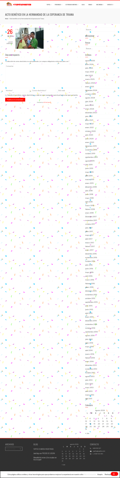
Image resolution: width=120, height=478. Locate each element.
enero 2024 (89, 109)
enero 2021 (89, 127)
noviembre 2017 (91, 220)
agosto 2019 (89, 161)
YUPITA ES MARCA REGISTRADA (43, 449)
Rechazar (108, 474)
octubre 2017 (90, 224)
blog (83, 5)
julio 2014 (89, 339)
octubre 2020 (90, 131)
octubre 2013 (90, 373)
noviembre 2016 (91, 257)
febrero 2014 (90, 358)
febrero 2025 (90, 83)
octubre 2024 (90, 94)
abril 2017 (89, 239)
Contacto (110, 5)
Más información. (90, 474)
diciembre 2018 (91, 187)
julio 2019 (89, 165)
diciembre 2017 (91, 217)
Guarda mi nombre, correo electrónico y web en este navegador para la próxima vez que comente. (42, 95)
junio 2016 (89, 269)
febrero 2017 (90, 246)
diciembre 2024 (91, 90)
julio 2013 (88, 380)
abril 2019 (89, 176)
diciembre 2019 (91, 146)
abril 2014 (89, 350)
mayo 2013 (89, 387)
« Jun (87, 433)
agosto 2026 (90, 61)
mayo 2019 (89, 172)
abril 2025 (89, 75)
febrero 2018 (90, 209)
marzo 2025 (89, 79)
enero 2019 (89, 183)
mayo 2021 (89, 124)
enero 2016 (89, 287)
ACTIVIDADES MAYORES (71, 5)
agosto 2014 (89, 335)
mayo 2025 (89, 72)
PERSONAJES (58, 5)
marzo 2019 (89, 179)
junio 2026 (89, 64)
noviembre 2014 (91, 324)
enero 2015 (89, 317)
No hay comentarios (9, 42)
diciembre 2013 (91, 365)
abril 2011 (88, 399)
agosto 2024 (90, 98)
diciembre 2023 (91, 113)
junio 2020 (89, 139)
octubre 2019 (90, 153)
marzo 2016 (89, 280)
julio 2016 (89, 265)
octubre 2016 (90, 261)
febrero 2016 (90, 283)
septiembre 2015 (91, 302)
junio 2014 (89, 343)
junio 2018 (89, 194)
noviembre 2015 (91, 295)
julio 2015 (88, 306)
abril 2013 (88, 391)
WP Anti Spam (46, 102)
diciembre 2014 (91, 321)
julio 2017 (89, 228)
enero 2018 (89, 213)
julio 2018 (89, 191)
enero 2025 (89, 87)
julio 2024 (89, 101)
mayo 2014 (89, 347)
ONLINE (90, 5)
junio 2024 (89, 105)
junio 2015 (89, 309)
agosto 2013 (89, 376)
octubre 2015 (90, 298)
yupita (48, 5)
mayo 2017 (89, 235)
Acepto (100, 474)
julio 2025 (89, 68)
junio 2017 (89, 231)
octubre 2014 (90, 328)
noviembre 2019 (91, 150)
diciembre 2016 (91, 254)
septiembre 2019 (91, 157)
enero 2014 (89, 361)
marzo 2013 (89, 395)
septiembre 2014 (91, 332)
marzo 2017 (89, 243)
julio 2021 (89, 116)
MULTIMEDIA (99, 5)
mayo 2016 (89, 272)
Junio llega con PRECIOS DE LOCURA (44, 453)
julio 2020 (89, 135)
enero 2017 (89, 250)
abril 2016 (89, 276)
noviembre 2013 (91, 369)
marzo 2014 (89, 354)
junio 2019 (89, 168)
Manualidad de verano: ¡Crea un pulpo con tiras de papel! (45, 458)
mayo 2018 (89, 198)
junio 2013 (89, 384)
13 (98, 421)
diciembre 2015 (91, 291)
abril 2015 (88, 313)
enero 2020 (89, 142)
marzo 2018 (89, 205)
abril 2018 (89, 202)
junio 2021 (89, 120)
